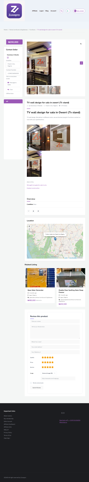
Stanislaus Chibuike (36, 105)
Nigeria (55, 105)
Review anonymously (38, 383)
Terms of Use (7, 435)
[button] (81, 63)
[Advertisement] (13, 131)
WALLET (6, 429)
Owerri (48, 105)
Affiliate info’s (8, 427)
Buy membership (8, 418)
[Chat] (61, 11)
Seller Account (8, 421)
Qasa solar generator (35, 290)
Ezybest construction (33, 188)
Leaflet (65, 257)
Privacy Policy (8, 432)
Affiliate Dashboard (9, 424)
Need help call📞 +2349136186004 (69, 420)
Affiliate (34, 11)
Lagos (41, 11)
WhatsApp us (63, 422)
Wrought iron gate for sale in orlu (37, 185)
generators (32, 297)
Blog (46, 11)
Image (31, 373)
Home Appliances (65, 299)
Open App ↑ (7, 438)
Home (5, 29)
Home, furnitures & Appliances (18, 29)
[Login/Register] (68, 11)
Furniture (32, 29)
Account (53, 11)
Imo (51, 105)
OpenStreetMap (73, 257)
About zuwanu (8, 416)
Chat (11, 89)
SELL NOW (80, 11)
